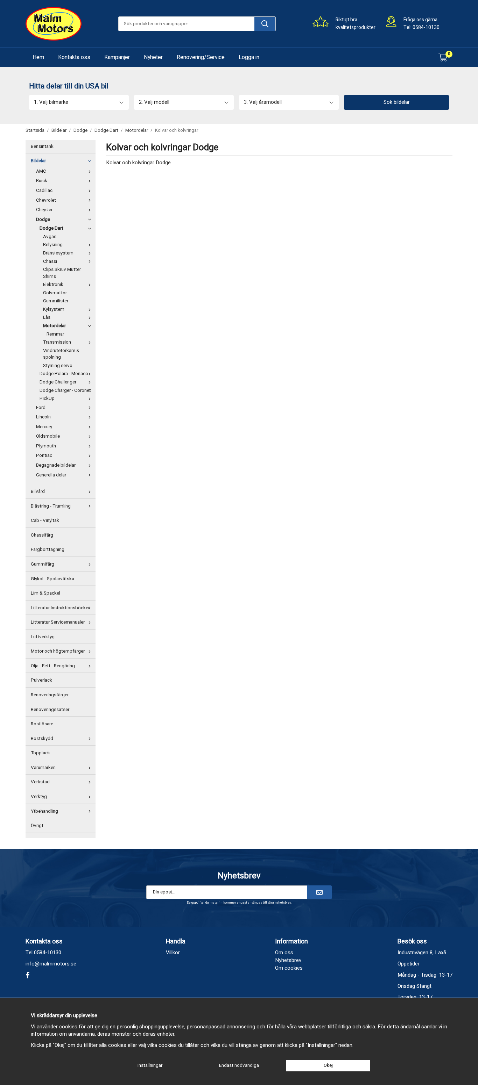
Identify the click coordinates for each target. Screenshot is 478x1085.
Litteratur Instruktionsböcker (60, 607)
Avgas (49, 236)
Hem (38, 57)
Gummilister (55, 300)
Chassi (50, 261)
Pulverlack (41, 680)
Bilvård (38, 491)
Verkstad (40, 781)
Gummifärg (42, 564)
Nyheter (153, 57)
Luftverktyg (43, 636)
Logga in (249, 57)
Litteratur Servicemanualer (58, 622)
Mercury (44, 426)
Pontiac (44, 455)
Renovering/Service (201, 57)
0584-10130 (426, 27)
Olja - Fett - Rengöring (53, 665)
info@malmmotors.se (51, 964)
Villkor (173, 952)
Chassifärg (42, 535)
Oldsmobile (48, 436)
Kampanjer (117, 57)
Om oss (284, 952)
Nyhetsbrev (288, 960)
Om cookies (289, 968)
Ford (40, 407)
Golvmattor (55, 292)
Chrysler (44, 209)
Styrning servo (57, 365)
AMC (41, 171)
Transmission (57, 342)
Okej (328, 1065)
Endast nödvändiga (239, 1065)
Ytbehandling (44, 811)
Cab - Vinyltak (45, 520)
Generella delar (51, 475)
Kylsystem (53, 309)
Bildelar (38, 160)
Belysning (53, 244)
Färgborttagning (47, 549)
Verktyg (39, 796)
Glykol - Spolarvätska (52, 578)
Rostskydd (42, 738)
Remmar (55, 334)
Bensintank (42, 146)
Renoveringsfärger (50, 694)
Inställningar (150, 1065)
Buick (41, 180)
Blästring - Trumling (51, 506)
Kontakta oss (74, 57)
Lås (46, 317)
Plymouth (46, 446)
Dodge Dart (51, 228)
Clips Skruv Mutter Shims (62, 273)
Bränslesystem (58, 253)
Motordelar (54, 325)
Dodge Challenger (58, 382)
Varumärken (43, 767)
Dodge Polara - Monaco (64, 373)
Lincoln (43, 417)
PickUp (47, 398)
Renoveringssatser (50, 709)
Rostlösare (42, 723)
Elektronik (53, 284)
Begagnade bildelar (56, 465)
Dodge (43, 219)
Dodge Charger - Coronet (65, 390)
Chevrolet (46, 200)
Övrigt (37, 825)
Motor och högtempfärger (58, 651)
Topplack (40, 752)
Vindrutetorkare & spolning (61, 354)
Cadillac (44, 190)
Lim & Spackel (45, 593)
